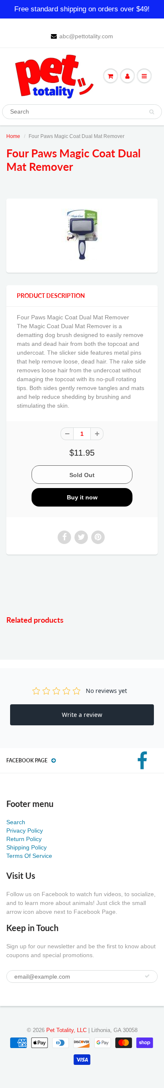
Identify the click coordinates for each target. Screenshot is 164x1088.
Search (15, 822)
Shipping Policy (26, 847)
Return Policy (24, 839)
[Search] (151, 112)
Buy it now (82, 497)
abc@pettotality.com (86, 36)
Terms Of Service (29, 855)
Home (13, 136)
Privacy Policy (24, 830)
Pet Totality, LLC (66, 1030)
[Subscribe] (147, 976)
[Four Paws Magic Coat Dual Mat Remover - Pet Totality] (82, 234)
